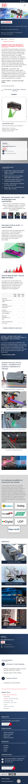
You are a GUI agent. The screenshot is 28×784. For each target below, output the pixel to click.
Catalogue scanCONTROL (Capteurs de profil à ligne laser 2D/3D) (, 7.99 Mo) (15, 669)
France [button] (23, 1)
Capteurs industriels (8, 734)
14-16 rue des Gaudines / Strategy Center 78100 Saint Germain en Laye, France (15, 759)
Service (5, 751)
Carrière (5, 749)
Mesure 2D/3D (7, 736)
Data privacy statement (7, 781)
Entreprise (6, 747)
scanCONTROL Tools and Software (12, 683)
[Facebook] (10, 774)
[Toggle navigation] (24, 5)
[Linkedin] (15, 774)
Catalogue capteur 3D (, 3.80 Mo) (12, 673)
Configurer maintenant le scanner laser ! (12, 328)
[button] (19, 781)
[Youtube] (12, 774)
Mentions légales (6, 778)
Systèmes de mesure (9, 737)
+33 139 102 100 (9, 151)
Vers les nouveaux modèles (8, 354)
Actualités (6, 745)
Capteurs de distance (9, 732)
